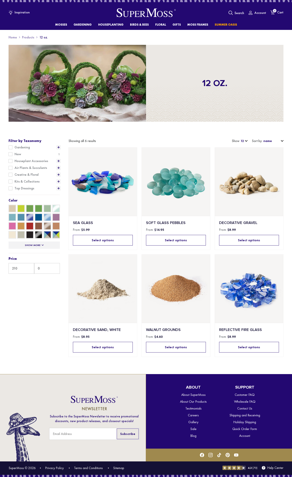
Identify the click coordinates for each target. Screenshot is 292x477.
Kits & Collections (27, 181)
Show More (32, 245)
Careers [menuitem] (193, 415)
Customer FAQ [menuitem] (245, 394)
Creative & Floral (27, 175)
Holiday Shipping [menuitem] (244, 422)
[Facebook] (202, 455)
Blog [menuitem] (193, 435)
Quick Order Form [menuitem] (244, 429)
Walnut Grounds (163, 330)
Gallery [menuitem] (193, 422)
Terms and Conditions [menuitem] (88, 468)
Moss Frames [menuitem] (197, 24)
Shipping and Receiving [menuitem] (244, 415)
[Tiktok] (219, 455)
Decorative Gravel (238, 223)
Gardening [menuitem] (83, 24)
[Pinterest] (228, 455)
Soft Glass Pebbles (166, 223)
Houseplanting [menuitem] (111, 24)
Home (13, 37)
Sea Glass (83, 223)
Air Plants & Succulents (31, 168)
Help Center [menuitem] (275, 468)
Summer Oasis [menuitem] (226, 24)
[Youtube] (236, 455)
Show (235, 141)
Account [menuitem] (244, 435)
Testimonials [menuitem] (193, 408)
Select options (103, 240)
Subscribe (127, 434)
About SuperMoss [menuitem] (193, 394)
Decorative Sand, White (97, 330)
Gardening (22, 147)
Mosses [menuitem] (61, 24)
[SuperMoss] (146, 12)
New (18, 154)
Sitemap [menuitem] (118, 468)
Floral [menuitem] (160, 24)
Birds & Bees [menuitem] (139, 24)
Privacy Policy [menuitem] (54, 468)
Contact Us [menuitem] (244, 408)
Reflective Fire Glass (240, 330)
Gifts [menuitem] (177, 24)
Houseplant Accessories (31, 161)
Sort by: (257, 141)
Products (28, 37)
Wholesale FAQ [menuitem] (244, 401)
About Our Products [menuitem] (193, 401)
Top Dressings (24, 188)
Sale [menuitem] (193, 429)
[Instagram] (210, 455)
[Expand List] (58, 147)
